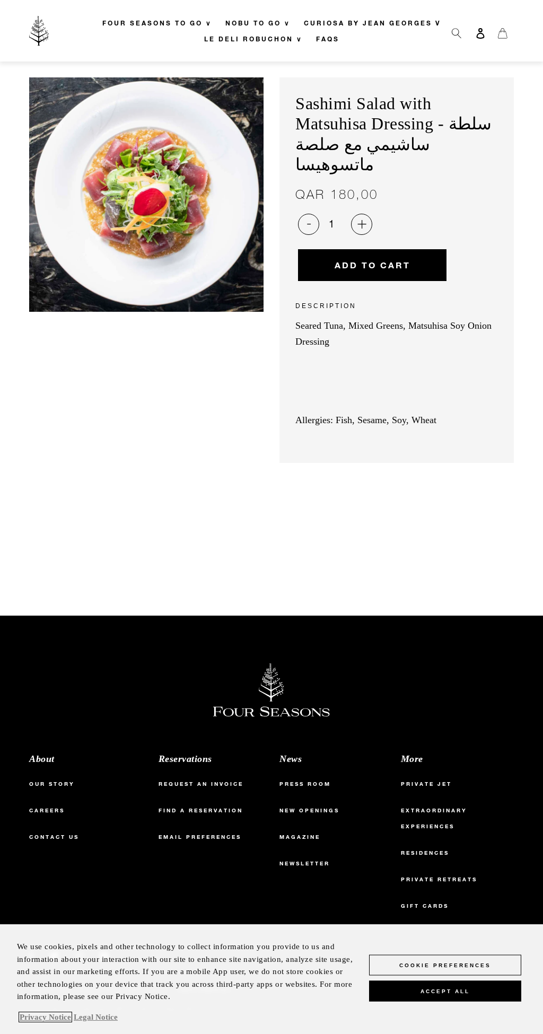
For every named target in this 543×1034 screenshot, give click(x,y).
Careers (47, 810)
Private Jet (426, 784)
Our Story (52, 784)
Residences (425, 852)
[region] (271, 979)
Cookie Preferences (445, 965)
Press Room (305, 784)
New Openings (309, 810)
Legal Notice (96, 1017)
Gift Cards (425, 905)
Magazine (299, 837)
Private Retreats (439, 879)
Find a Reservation (201, 810)
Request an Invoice (201, 784)
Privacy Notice (45, 1017)
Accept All (445, 991)
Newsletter (304, 863)
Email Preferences (200, 837)
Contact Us (54, 837)
